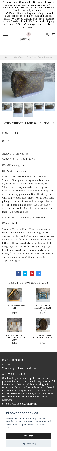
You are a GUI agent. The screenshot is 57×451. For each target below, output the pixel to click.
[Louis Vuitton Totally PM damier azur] (14, 325)
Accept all (28, 436)
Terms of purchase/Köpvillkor (19, 368)
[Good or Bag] (28, 34)
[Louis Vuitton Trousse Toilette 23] (28, 82)
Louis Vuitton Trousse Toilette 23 (40, 57)
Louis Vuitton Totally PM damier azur (14, 338)
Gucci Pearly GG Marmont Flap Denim (43, 308)
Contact (6, 364)
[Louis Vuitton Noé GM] (14, 295)
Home (8, 57)
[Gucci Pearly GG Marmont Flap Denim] (43, 295)
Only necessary (28, 443)
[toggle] (7, 34)
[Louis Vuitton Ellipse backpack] (43, 325)
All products (19, 57)
